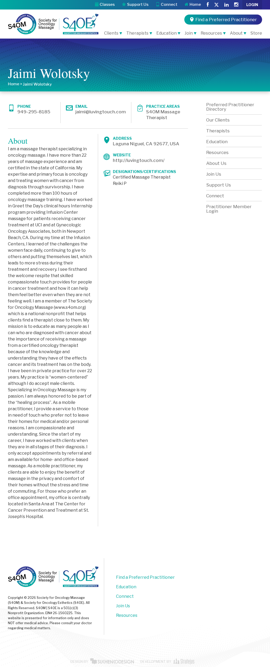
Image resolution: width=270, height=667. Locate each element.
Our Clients (218, 120)
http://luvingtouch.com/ (139, 160)
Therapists (137, 33)
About (236, 33)
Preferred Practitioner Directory (230, 107)
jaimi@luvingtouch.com (100, 111)
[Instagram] (236, 4)
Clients (111, 33)
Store (256, 33)
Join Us (213, 174)
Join (189, 33)
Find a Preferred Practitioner (145, 577)
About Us (216, 163)
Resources (211, 33)
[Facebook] (207, 4)
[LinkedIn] (226, 4)
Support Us (218, 185)
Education (166, 33)
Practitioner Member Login (229, 209)
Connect (215, 195)
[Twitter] (216, 5)
